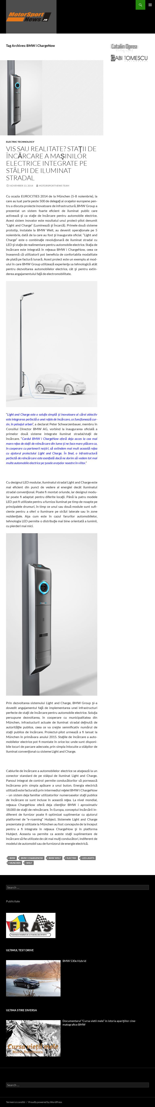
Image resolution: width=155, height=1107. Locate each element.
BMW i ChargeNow (32, 858)
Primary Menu (150, 5)
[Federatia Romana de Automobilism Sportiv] (31, 925)
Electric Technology (20, 141)
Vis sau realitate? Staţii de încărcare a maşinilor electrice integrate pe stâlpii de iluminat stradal (51, 163)
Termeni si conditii (15, 1102)
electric (71, 858)
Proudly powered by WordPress (45, 1102)
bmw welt (55, 858)
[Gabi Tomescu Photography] (129, 58)
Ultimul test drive (20, 950)
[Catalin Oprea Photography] (124, 48)
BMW (12, 858)
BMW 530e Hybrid (74, 961)
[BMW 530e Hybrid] (33, 978)
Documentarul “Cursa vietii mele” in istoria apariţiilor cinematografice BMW (99, 1022)
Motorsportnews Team (54, 185)
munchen (15, 863)
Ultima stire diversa (21, 1010)
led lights (88, 858)
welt (29, 863)
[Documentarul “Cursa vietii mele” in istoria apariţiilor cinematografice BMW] (33, 1038)
